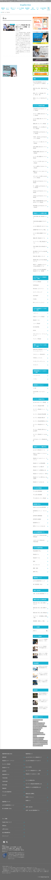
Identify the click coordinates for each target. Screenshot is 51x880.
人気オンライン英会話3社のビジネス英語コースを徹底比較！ (43, 654)
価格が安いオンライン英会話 (39, 123)
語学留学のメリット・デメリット (40, 511)
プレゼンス (35, 364)
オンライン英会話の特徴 (38, 405)
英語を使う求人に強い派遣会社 (40, 612)
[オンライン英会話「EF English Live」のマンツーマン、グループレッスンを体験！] (35, 648)
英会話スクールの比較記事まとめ (33, 787)
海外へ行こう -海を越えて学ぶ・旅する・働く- (39, 94)
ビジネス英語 (35, 721)
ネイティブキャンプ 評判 (42, 740)
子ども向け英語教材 (37, 491)
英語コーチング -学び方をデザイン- (40, 99)
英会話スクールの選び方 (38, 466)
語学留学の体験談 (37, 519)
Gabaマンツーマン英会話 (38, 316)
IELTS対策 (4, 784)
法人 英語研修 (40, 745)
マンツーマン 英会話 (37, 729)
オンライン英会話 (10, 1)
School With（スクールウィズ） (39, 392)
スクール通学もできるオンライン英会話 (40, 167)
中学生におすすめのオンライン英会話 (40, 191)
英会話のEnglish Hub (45, 876)
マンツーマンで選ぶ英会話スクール (40, 242)
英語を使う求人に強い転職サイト (40, 608)
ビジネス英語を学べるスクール (40, 226)
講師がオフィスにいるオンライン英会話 (40, 172)
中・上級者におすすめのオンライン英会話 (40, 187)
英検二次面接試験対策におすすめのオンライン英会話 (40, 201)
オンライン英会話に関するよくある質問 (40, 430)
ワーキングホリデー (43, 742)
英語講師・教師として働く (39, 621)
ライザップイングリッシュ (39, 361)
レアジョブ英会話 (37, 281)
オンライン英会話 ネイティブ (38, 737)
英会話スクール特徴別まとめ (39, 470)
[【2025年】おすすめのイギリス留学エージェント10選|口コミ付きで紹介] (35, 709)
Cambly (34, 299)
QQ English (35, 295)
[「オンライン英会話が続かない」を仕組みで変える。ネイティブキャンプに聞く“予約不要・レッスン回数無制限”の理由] (35, 641)
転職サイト (28, 800)
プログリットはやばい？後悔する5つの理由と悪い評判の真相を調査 (43, 674)
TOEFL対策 (5, 781)
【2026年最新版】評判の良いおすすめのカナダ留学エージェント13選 (43, 694)
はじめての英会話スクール (39, 449)
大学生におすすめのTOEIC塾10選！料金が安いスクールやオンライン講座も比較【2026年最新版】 (43, 667)
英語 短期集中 (39, 719)
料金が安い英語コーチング (39, 256)
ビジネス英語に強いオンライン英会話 (40, 119)
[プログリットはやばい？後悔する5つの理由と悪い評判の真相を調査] (35, 675)
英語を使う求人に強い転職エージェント (40, 603)
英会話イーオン (36, 320)
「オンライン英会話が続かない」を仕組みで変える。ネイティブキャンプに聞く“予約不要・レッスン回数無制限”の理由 (43, 640)
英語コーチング (40, 739)
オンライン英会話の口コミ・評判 (40, 425)
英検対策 (34, 726)
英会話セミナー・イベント (8, 760)
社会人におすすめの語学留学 (39, 507)
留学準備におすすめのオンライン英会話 (40, 206)
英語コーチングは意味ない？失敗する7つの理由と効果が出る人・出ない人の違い (43, 681)
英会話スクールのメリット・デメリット (40, 459)
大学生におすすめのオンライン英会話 (40, 196)
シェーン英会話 (36, 323)
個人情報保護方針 (6, 832)
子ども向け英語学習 (6, 791)
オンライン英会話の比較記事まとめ (34, 783)
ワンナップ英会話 (37, 338)
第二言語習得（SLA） (38, 584)
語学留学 (4, 771)
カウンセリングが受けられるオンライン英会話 (40, 177)
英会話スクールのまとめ (38, 482)
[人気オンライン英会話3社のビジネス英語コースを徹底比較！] (35, 655)
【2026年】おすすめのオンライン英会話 (39, 109)
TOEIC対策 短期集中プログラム (39, 222)
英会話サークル (36, 557)
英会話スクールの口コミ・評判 (40, 473)
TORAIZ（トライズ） (38, 357)
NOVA (34, 330)
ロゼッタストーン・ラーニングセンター (40, 334)
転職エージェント (30, 797)
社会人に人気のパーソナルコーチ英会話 (40, 454)
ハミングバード (36, 375)
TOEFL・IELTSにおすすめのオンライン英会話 (40, 137)
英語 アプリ (35, 740)
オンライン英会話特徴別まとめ (40, 421)
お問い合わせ (5, 829)
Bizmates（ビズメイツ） (38, 288)
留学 (33, 9)
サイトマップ (5, 836)
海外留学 (34, 739)
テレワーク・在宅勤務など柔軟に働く (40, 617)
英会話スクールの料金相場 (39, 463)
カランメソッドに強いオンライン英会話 (40, 142)
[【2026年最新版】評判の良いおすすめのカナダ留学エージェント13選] (35, 695)
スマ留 (34, 388)
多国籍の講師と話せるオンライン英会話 (40, 152)
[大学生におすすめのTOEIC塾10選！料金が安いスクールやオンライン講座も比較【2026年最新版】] (35, 668)
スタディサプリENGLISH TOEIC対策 (38, 541)
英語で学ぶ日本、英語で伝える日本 (40, 89)
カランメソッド (36, 734)
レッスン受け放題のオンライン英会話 (40, 157)
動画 (34, 561)
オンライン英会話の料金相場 (39, 414)
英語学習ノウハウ (44, 1)
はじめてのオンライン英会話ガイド (34, 757)
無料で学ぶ (35, 571)
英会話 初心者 (42, 734)
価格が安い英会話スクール (39, 238)
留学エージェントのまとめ (39, 526)
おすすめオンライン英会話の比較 (40, 440)
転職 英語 (35, 745)
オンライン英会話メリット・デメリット (40, 410)
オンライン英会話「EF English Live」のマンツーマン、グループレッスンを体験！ (43, 647)
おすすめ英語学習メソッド (39, 580)
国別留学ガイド (36, 522)
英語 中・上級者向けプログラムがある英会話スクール (39, 265)
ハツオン (35, 378)
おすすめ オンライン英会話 (38, 732)
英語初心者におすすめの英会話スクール (40, 260)
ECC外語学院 (36, 326)
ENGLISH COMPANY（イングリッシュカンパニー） (40, 350)
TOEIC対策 (42, 724)
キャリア (4, 795)
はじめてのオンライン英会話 (39, 402)
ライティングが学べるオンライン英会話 (40, 162)
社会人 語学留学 (36, 724)
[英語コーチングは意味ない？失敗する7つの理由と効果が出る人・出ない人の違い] (35, 682)
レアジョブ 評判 (36, 742)
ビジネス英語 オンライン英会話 (39, 723)
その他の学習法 (43, 9)
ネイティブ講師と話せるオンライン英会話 (40, 114)
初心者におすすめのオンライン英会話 (40, 182)
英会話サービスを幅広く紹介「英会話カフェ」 (12, 848)
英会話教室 (27, 9)
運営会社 (4, 825)
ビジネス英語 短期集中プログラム (39, 234)
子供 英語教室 (35, 744)
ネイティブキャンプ (37, 292)
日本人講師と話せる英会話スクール (40, 247)
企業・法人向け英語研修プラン (40, 593)
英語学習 (34, 719)
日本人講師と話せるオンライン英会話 (40, 147)
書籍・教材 (35, 568)
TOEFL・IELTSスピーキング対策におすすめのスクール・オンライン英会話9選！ (43, 701)
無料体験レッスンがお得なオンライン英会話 (40, 128)
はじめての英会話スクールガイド (33, 760)
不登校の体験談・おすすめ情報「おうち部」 (12, 847)
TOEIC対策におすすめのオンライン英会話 (40, 132)
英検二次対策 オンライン (41, 726)
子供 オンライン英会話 (43, 744)
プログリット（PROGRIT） (39, 354)
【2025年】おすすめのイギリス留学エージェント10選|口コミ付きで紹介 (43, 708)
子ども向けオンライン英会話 (39, 498)
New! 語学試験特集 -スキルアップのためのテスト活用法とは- (39, 83)
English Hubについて (7, 822)
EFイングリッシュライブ (38, 302)
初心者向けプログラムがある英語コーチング (40, 252)
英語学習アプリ (19, 1)
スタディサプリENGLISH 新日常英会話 (40, 536)
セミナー (7, 9)
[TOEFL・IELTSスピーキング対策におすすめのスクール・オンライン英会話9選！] (35, 702)
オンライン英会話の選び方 (39, 417)
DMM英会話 (36, 285)
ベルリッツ (35, 313)
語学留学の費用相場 (37, 515)
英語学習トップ (2, 1)
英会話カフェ (36, 554)
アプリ (37, 9)
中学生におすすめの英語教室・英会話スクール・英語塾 (40, 270)
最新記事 (3, 9)
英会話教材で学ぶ (37, 550)
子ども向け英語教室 (37, 494)
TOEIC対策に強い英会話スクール (40, 217)
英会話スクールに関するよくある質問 (40, 478)
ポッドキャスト (36, 564)
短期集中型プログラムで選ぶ (39, 229)
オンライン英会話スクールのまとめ (40, 435)
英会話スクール (6, 1)
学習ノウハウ (13, 9)
